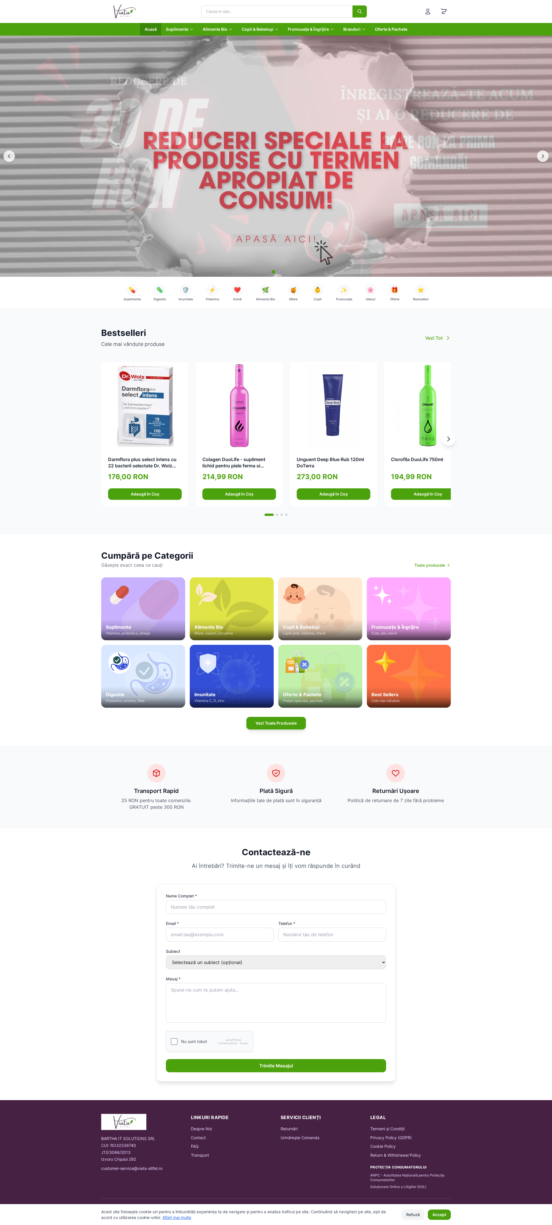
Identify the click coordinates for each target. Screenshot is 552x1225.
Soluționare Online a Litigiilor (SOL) (398, 1187)
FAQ (195, 1146)
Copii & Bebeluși (257, 29)
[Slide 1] (273, 272)
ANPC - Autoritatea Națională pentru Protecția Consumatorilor (407, 1177)
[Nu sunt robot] (174, 1041)
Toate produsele (429, 565)
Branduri (352, 29)
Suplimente (177, 29)
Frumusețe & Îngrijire (308, 29)
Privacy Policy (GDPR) (391, 1137)
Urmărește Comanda (300, 1137)
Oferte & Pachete (391, 29)
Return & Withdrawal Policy (395, 1155)
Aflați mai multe (176, 1217)
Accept (439, 1214)
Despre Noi (201, 1128)
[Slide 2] (278, 271)
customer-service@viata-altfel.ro (131, 1168)
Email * (172, 923)
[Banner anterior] (9, 156)
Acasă (151, 29)
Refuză (413, 1214)
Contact (198, 1137)
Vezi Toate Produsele (276, 723)
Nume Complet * (181, 895)
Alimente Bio (215, 29)
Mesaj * (173, 978)
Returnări (289, 1128)
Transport (200, 1155)
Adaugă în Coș (145, 493)
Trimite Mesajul (276, 1066)
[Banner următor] (543, 156)
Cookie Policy (383, 1146)
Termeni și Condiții (387, 1128)
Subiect (173, 951)
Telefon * (286, 923)
